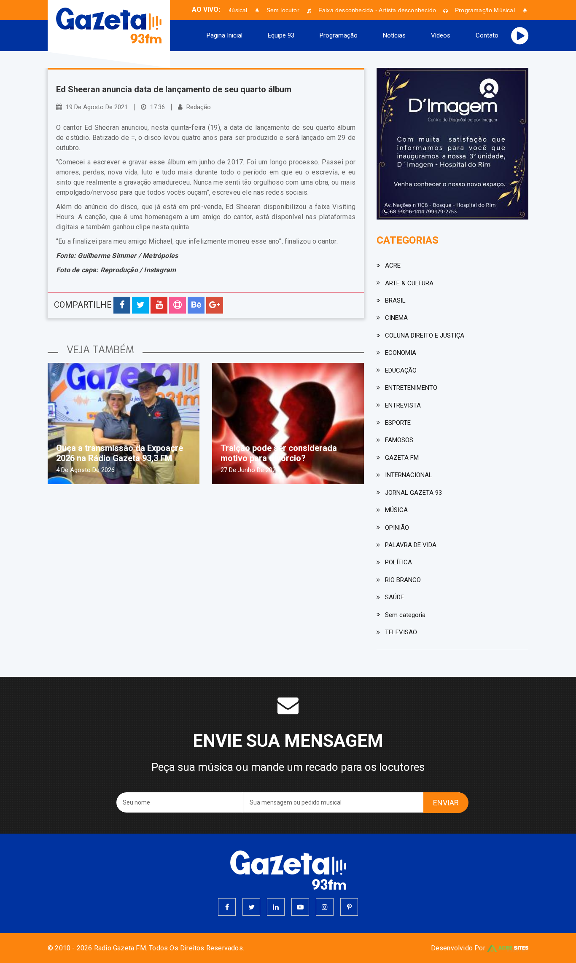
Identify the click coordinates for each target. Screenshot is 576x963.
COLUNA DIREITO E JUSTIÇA (424, 335)
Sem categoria (405, 615)
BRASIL (395, 300)
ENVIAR (446, 802)
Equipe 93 (281, 35)
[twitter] (251, 907)
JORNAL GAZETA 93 (413, 492)
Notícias (394, 35)
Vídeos (440, 35)
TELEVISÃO (401, 632)
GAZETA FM (402, 457)
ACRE (393, 265)
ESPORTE (398, 423)
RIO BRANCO (403, 580)
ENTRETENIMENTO (411, 388)
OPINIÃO (397, 527)
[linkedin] (276, 907)
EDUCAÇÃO (401, 370)
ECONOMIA (400, 353)
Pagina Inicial (224, 35)
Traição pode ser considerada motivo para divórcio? (279, 453)
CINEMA (396, 318)
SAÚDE (394, 597)
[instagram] (325, 907)
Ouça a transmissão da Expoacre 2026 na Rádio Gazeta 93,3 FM (119, 453)
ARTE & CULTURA (409, 283)
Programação (339, 35)
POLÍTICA (398, 562)
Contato (487, 35)
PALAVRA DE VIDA (410, 545)
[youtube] (300, 907)
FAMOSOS (399, 440)
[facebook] (227, 907)
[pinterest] (349, 907)
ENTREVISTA (403, 405)
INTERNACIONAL (408, 475)
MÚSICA (396, 510)
